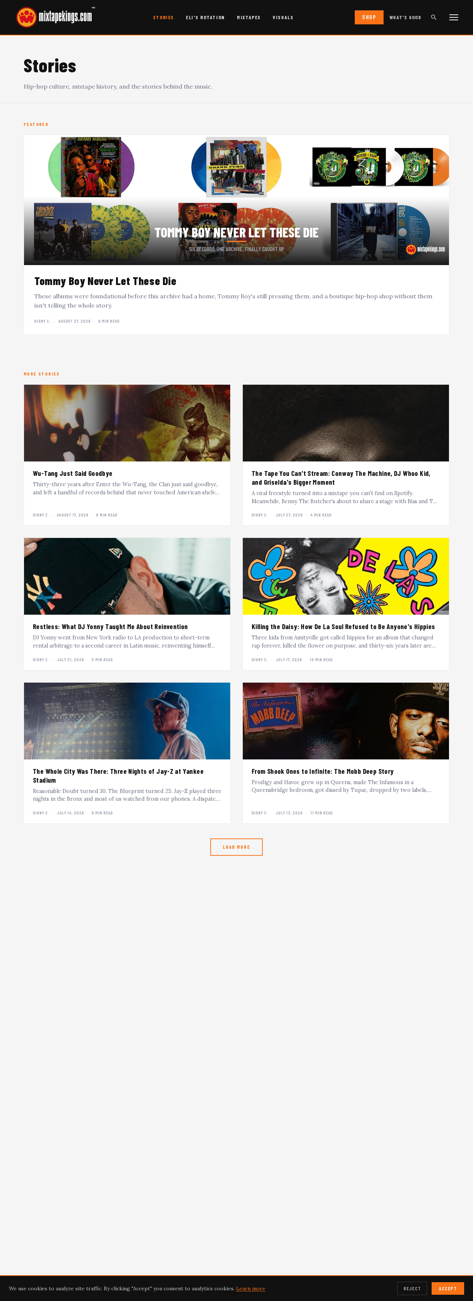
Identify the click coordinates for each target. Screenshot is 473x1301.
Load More (236, 847)
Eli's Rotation (205, 17)
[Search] (433, 17)
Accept (448, 1288)
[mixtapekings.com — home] (52, 17)
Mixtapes (249, 17)
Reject (412, 1288)
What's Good (405, 17)
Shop (369, 17)
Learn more (250, 1288)
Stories (163, 17)
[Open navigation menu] (453, 17)
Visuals (283, 17)
